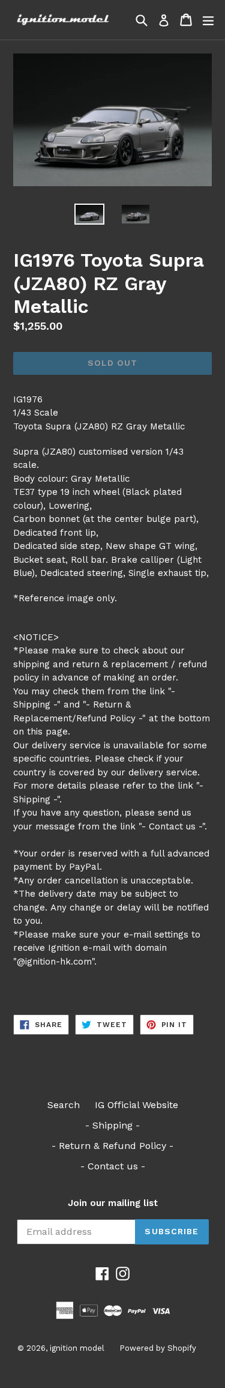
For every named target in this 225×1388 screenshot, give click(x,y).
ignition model (77, 1348)
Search (63, 1105)
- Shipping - (112, 1125)
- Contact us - (112, 1166)
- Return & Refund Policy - (112, 1145)
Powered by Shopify (157, 1348)
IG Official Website (136, 1105)
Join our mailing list (113, 1203)
